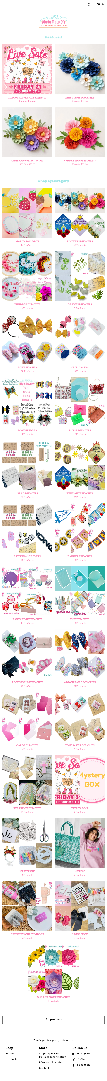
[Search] (89, 5)
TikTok (82, 1059)
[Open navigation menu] (4, 4)
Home (10, 1054)
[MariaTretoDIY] (53, 22)
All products (53, 1020)
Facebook (83, 1065)
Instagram (84, 1054)
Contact (44, 1068)
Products (11, 1059)
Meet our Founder (51, 1063)
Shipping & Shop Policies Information (52, 1055)
